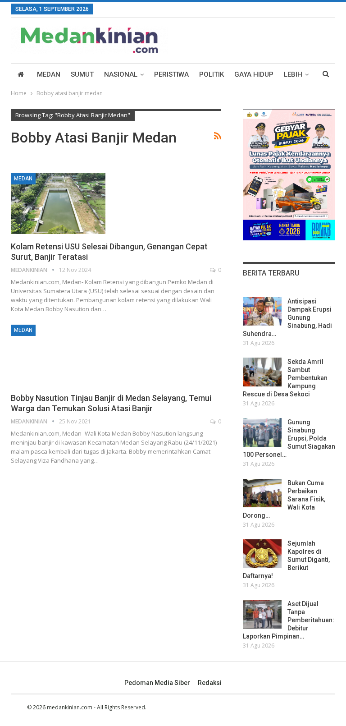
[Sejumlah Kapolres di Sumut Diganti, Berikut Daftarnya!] (262, 553)
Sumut (82, 74)
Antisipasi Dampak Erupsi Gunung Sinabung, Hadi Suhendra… (287, 317)
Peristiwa (171, 74)
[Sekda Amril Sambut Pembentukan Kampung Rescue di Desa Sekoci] (262, 372)
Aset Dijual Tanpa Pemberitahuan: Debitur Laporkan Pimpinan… (288, 620)
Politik (211, 74)
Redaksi (210, 682)
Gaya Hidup (253, 74)
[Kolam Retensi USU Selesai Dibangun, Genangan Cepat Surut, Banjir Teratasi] (58, 203)
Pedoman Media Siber (157, 682)
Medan (48, 74)
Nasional (120, 74)
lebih (293, 74)
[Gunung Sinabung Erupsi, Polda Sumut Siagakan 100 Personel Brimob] (262, 432)
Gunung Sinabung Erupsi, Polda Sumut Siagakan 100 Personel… (289, 438)
